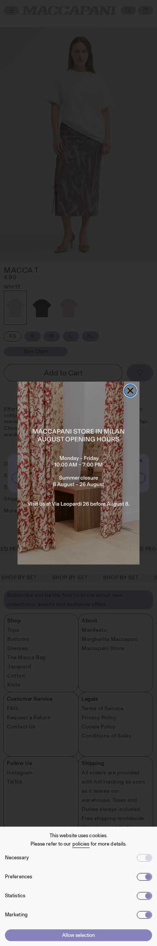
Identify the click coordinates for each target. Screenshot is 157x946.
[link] (78, 473)
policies (81, 844)
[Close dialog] (130, 391)
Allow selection (78, 935)
